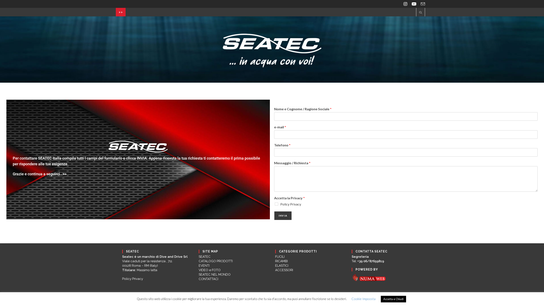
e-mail (280, 127)
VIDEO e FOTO (210, 270)
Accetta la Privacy (289, 198)
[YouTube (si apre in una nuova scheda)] (414, 4)
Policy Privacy (290, 204)
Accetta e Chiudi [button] (393, 299)
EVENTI (204, 266)
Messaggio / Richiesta (292, 163)
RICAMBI (281, 261)
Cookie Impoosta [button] (363, 299)
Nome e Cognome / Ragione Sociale (303, 109)
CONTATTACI (208, 279)
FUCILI (280, 257)
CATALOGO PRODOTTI (216, 261)
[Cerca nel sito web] (421, 13)
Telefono (282, 145)
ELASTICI (281, 266)
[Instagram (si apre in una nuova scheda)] (405, 4)
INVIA (283, 215)
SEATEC (205, 257)
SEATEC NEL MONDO (215, 274)
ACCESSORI (284, 270)
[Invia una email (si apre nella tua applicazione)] (422, 4)
